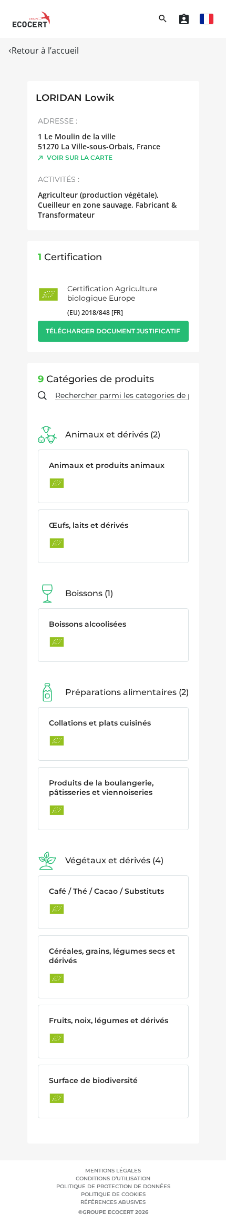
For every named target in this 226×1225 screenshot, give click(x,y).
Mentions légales (113, 1170)
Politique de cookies (113, 1194)
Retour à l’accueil (45, 50)
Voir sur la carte (79, 157)
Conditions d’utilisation (113, 1178)
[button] (206, 19)
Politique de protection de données (113, 1186)
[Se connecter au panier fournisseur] (184, 19)
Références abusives (113, 1202)
